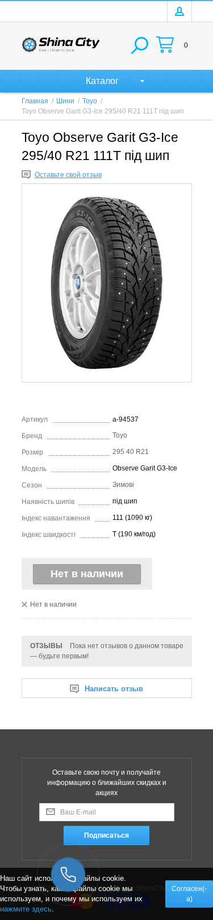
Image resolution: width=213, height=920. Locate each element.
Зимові (123, 485)
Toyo (119, 435)
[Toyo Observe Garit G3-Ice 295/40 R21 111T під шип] (106, 283)
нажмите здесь (26, 909)
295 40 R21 (130, 452)
